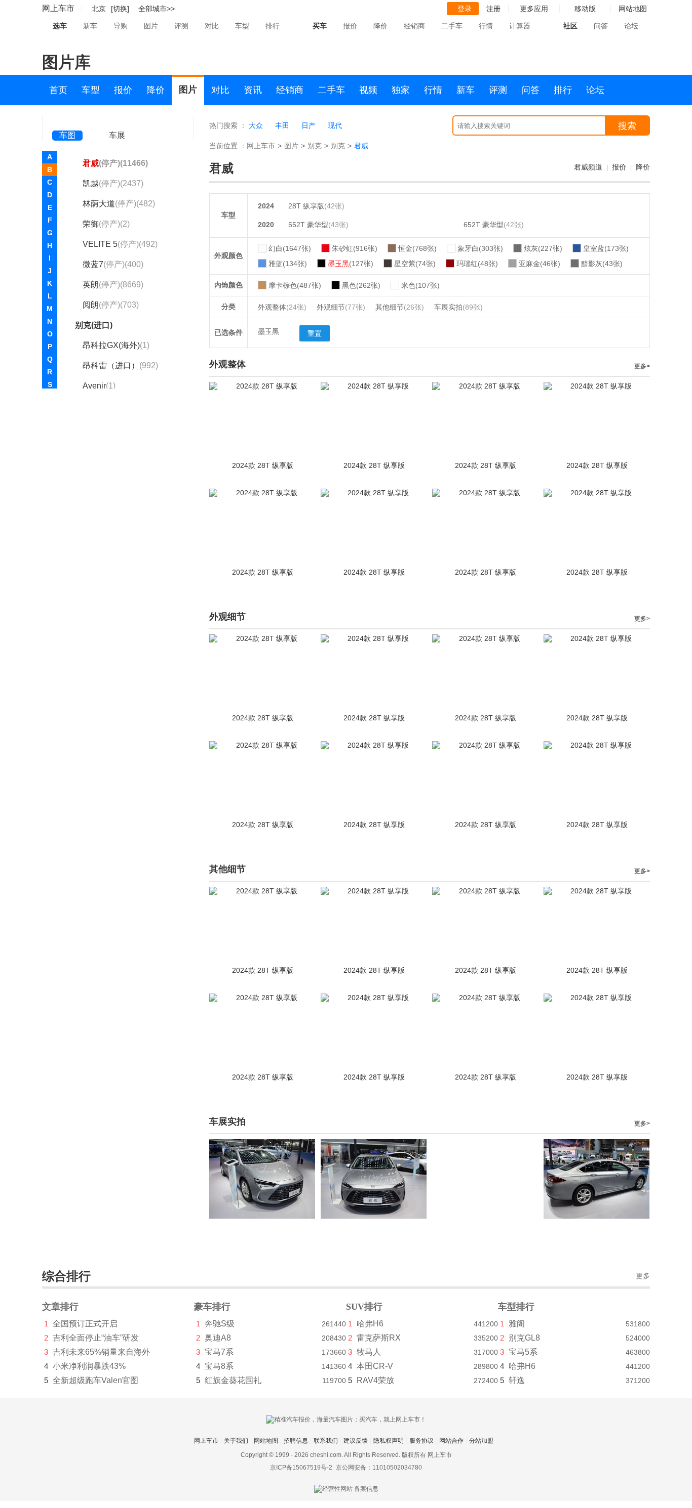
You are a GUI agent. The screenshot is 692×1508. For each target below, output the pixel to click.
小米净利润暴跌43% (89, 1366)
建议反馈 (355, 1440)
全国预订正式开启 (85, 1323)
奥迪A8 (218, 1337)
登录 (464, 9)
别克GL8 (524, 1337)
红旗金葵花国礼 (233, 1380)
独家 (401, 90)
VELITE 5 (120, 244)
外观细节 (341, 307)
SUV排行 (364, 1307)
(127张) (350, 264)
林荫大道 (119, 203)
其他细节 (399, 307)
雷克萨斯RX (379, 1337)
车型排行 (516, 1307)
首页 (58, 90)
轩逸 (517, 1380)
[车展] (117, 121)
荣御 (106, 224)
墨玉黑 (268, 331)
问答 (601, 26)
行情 (486, 26)
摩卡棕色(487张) (294, 285)
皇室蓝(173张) (606, 248)
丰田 (282, 125)
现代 (335, 125)
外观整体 (282, 307)
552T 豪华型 (308, 225)
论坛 (631, 26)
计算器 (519, 26)
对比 (212, 26)
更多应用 (534, 9)
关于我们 (236, 1440)
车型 (242, 26)
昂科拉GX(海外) (116, 345)
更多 (643, 1276)
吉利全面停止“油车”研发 (96, 1337)
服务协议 (421, 1440)
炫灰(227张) (543, 248)
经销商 (414, 26)
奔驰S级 (220, 1323)
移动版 (585, 9)
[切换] (120, 9)
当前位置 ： (228, 146)
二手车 (452, 26)
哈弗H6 (370, 1323)
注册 (493, 9)
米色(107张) (420, 285)
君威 (115, 163)
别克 (314, 146)
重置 (314, 333)
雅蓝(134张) (287, 264)
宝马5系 (523, 1352)
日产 (308, 125)
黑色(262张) (361, 285)
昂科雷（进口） (120, 365)
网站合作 (451, 1440)
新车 (90, 26)
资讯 (253, 90)
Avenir (99, 385)
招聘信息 (296, 1440)
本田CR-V (375, 1366)
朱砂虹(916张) (354, 248)
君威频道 (588, 167)
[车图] (67, 121)
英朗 (113, 284)
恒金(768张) (417, 248)
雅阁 (517, 1323)
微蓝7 (113, 264)
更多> (642, 366)
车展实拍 (458, 307)
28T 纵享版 (306, 206)
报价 (350, 26)
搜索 (627, 126)
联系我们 (326, 1440)
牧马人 (369, 1352)
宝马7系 (219, 1352)
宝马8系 (219, 1366)
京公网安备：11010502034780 (379, 1467)
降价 (380, 26)
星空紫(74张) (415, 264)
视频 (368, 90)
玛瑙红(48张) (477, 264)
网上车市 (58, 8)
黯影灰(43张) (602, 264)
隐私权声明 (388, 1440)
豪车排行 (212, 1307)
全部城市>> (156, 9)
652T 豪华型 (484, 225)
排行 (272, 26)
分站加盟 (481, 1440)
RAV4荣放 (375, 1380)
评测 (181, 26)
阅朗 (111, 304)
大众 (256, 125)
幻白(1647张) (289, 248)
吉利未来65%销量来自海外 (101, 1352)
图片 (151, 26)
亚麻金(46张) (539, 264)
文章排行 (60, 1307)
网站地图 (266, 1440)
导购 (120, 26)
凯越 (113, 183)
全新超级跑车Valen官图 (95, 1380)
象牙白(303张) (480, 248)
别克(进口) (93, 325)
